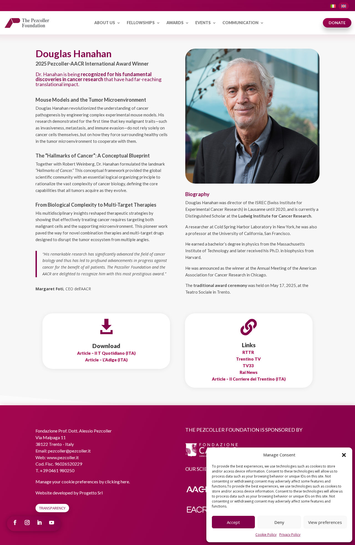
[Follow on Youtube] (52, 523)
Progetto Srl (91, 492)
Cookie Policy (266, 534)
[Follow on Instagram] (27, 523)
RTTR (248, 352)
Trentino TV (249, 358)
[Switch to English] (343, 5)
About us (104, 22)
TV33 (249, 365)
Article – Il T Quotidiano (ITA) (106, 353)
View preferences (325, 522)
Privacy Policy (289, 534)
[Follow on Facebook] (15, 523)
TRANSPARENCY (52, 508)
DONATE (337, 22)
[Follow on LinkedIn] (39, 523)
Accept (233, 522)
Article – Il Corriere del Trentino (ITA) (249, 378)
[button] (344, 455)
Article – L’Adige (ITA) (106, 359)
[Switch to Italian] (333, 5)
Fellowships (141, 22)
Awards (175, 22)
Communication (240, 22)
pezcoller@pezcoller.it (69, 450)
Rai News (249, 372)
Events (203, 22)
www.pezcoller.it (63, 457)
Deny (279, 522)
